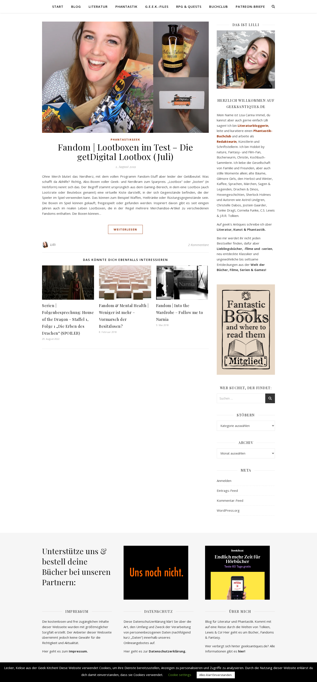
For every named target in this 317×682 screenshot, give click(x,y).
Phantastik (126, 6)
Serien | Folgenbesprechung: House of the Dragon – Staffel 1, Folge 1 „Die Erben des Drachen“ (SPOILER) (68, 319)
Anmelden (224, 480)
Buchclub (218, 6)
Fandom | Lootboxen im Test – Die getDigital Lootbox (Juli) (125, 151)
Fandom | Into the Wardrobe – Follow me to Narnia (179, 312)
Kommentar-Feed (230, 500)
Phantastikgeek (125, 139)
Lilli (53, 245)
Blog (76, 6)
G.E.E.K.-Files (156, 6)
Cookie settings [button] (179, 675)
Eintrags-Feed (227, 490)
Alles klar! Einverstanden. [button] (215, 675)
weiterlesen (125, 229)
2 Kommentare (198, 245)
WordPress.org (228, 510)
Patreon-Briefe (250, 6)
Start (57, 6)
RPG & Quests (188, 6)
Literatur (98, 6)
